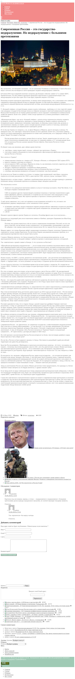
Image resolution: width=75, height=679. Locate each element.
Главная (7, 7)
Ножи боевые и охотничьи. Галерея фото (31, 604)
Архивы (9, 640)
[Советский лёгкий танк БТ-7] (14, 621)
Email (3, 533)
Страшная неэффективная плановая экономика (39, 611)
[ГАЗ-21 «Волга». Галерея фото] (14, 620)
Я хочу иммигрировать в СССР (25, 637)
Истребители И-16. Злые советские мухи (28, 630)
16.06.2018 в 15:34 (15, 512)
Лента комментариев (12, 652)
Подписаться (9, 12)
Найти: (3, 585)
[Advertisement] (37, 401)
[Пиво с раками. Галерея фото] (19, 614)
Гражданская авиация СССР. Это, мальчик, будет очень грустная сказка (46, 606)
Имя (3, 529)
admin (17, 415)
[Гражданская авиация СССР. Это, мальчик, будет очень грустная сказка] (13, 606)
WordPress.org (9, 654)
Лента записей (9, 651)
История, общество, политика (17, 22)
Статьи (7, 8)
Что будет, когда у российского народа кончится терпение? (35, 613)
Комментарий (5, 551)
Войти (7, 649)
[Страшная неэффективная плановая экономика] (14, 611)
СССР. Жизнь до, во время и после (12, 3)
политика (31, 415)
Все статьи (8, 14)
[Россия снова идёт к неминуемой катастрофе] (14, 609)
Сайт (2, 537)
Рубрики (7, 10)
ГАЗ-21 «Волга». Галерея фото (34, 620)
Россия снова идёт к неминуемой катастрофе (39, 609)
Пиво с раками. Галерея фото (43, 614)
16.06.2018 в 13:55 (11, 496)
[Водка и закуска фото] (14, 602)
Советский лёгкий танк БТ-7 (32, 621)
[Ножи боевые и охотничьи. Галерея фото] (11, 604)
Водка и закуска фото (31, 602)
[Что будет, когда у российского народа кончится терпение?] (10, 613)
